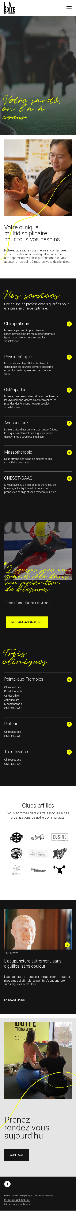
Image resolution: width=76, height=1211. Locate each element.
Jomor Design (23, 1204)
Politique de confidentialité (17, 1200)
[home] (9, 8)
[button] (69, 8)
